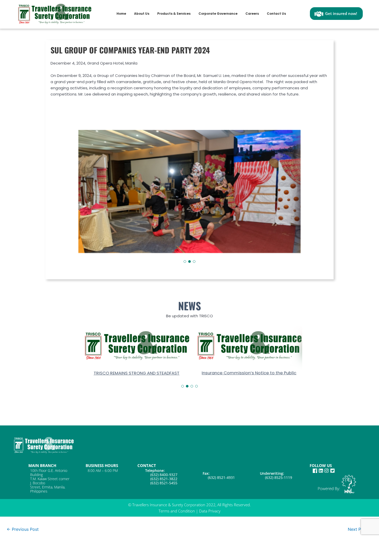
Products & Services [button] (174, 13)
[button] (185, 261)
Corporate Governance (218, 13)
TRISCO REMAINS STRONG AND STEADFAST (133, 373)
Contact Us (276, 13)
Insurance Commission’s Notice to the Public (246, 373)
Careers (252, 13)
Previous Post (23, 528)
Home (121, 13)
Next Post (360, 528)
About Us (141, 13)
